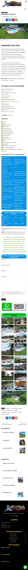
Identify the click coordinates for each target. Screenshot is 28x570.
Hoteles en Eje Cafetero (6, 412)
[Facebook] (7, 19)
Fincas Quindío (4, 12)
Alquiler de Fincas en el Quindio (16, 408)
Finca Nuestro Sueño (22, 424)
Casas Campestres (9, 410)
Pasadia (20, 412)
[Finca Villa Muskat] (24, 556)
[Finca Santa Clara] (22, 450)
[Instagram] (14, 516)
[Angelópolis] (22, 442)
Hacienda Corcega (8, 478)
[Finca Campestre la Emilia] (20, 472)
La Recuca (7, 103)
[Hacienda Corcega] (20, 480)
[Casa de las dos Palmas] (20, 487)
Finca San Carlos (5, 561)
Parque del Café (8, 90)
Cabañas (3, 410)
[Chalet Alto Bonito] (24, 549)
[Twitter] (10, 19)
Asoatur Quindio (6, 16)
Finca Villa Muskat (5, 554)
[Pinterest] (13, 19)
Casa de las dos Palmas (9, 485)
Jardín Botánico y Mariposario (12, 101)
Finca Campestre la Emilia (10, 470)
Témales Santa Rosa (10, 111)
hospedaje (15, 410)
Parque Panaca (8, 96)
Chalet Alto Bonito (5, 547)
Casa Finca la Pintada (8, 432)
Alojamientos (7, 408)
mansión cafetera (14, 412)
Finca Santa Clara (7, 448)
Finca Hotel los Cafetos (6, 424)
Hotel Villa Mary (7, 492)
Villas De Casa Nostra (8, 463)
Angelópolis (6, 440)
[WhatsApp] (16, 19)
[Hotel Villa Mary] (20, 494)
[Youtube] (16, 516)
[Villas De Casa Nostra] (20, 465)
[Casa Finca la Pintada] (22, 435)
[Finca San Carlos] (24, 563)
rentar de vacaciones (5, 414)
